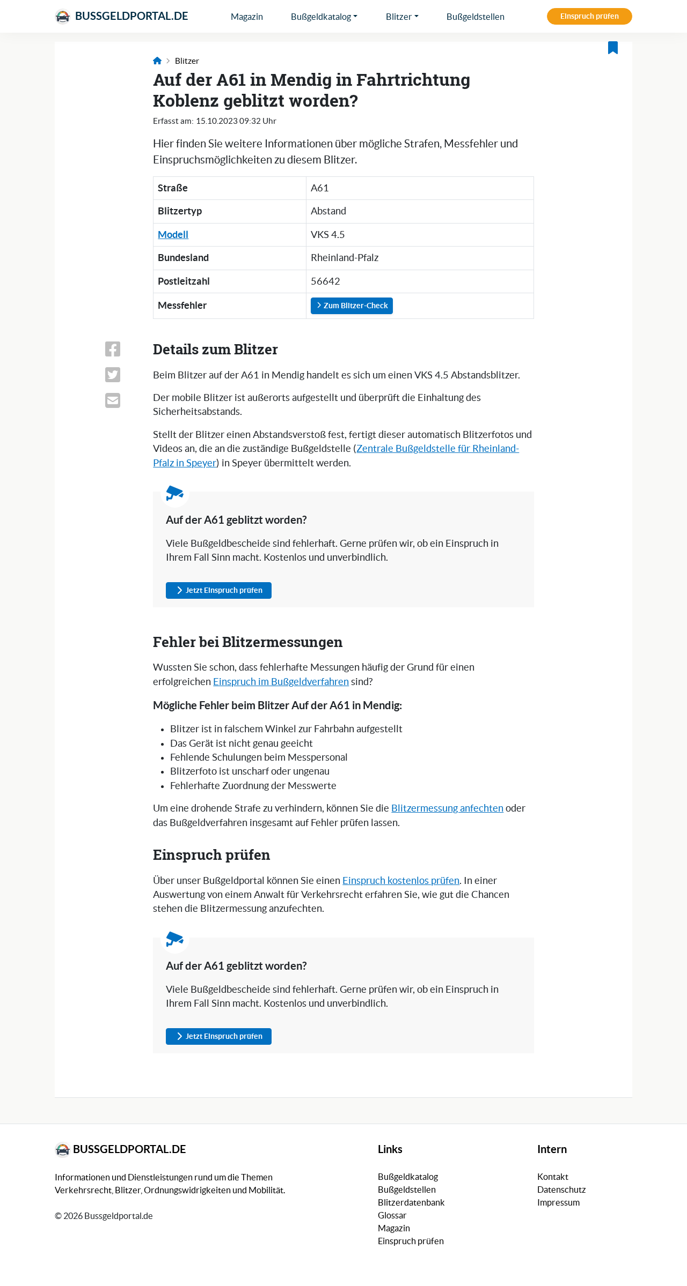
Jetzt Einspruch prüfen (224, 590)
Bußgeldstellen (476, 16)
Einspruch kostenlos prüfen (400, 880)
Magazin (247, 16)
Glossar (392, 1215)
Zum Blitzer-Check (355, 305)
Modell (173, 234)
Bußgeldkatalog (321, 16)
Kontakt (552, 1176)
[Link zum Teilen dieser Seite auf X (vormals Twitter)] (122, 374)
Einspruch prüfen (589, 16)
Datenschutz (561, 1189)
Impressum (558, 1202)
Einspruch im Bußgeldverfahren (281, 682)
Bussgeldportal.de (130, 16)
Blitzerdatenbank (411, 1202)
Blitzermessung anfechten (447, 808)
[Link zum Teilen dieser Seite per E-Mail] (122, 400)
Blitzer (399, 16)
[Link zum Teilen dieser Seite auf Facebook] (122, 349)
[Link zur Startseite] (157, 60)
